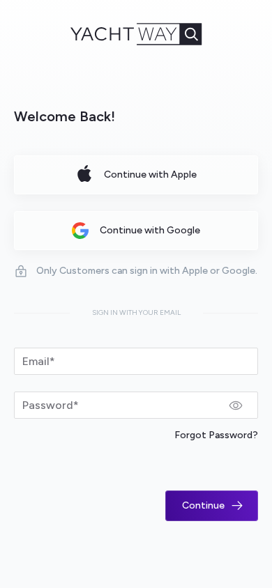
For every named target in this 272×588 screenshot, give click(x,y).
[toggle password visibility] (236, 405)
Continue (203, 505)
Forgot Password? (216, 435)
